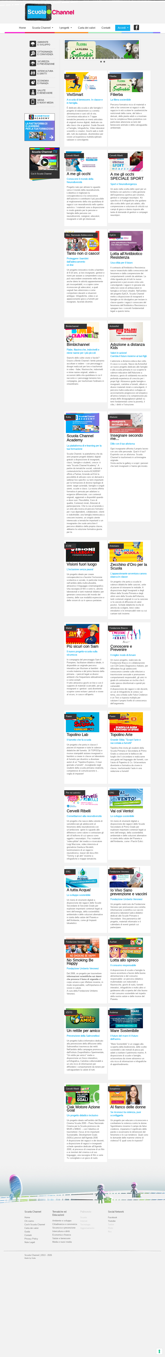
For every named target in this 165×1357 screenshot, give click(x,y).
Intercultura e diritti (61, 1231)
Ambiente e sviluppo (61, 1220)
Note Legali (29, 1242)
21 (131, 58)
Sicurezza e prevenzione (63, 1228)
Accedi (122, 27)
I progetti (64, 27)
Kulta (34, 1258)
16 (115, 58)
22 (135, 58)
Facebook (112, 1217)
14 (109, 58)
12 (102, 58)
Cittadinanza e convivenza (64, 1224)
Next (135, 49)
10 (96, 58)
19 (125, 58)
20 (128, 58)
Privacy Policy (31, 1238)
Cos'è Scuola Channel (34, 1224)
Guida (27, 1231)
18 (122, 58)
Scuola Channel (41, 27)
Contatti (106, 27)
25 (104, 61)
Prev (68, 49)
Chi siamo (29, 1221)
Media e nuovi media (62, 1242)
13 (106, 58)
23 (138, 58)
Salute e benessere (61, 1238)
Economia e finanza (61, 1235)
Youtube (112, 1221)
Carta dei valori (31, 1228)
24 (101, 61)
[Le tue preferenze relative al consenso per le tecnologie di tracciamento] (159, 1351)
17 (119, 58)
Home (22, 27)
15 (112, 58)
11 (99, 58)
